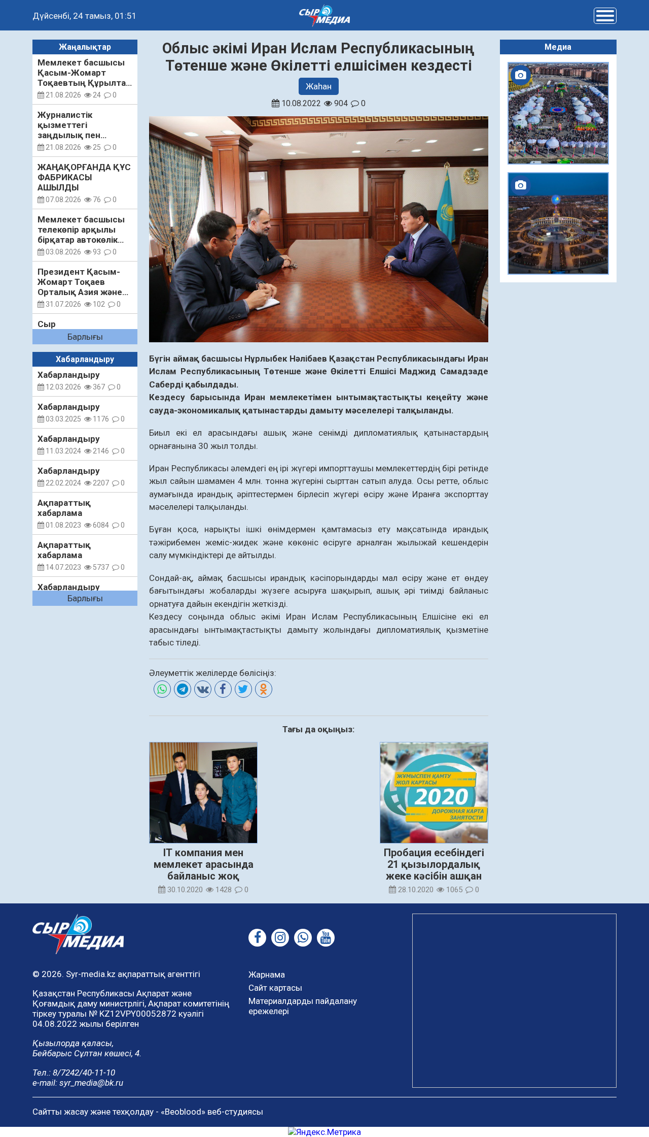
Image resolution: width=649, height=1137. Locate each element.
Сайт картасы (275, 988)
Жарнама (266, 974)
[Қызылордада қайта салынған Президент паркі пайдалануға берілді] (558, 223)
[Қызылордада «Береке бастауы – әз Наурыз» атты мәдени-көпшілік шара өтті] (558, 113)
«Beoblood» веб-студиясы (212, 1112)
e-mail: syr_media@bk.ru (77, 1083)
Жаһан (319, 86)
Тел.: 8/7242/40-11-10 (73, 1072)
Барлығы (85, 337)
